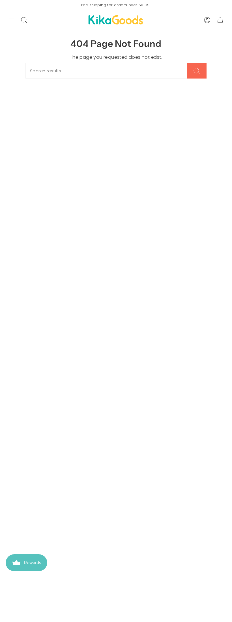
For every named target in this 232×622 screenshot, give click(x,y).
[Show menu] (11, 20)
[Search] (197, 71)
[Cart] (220, 20)
